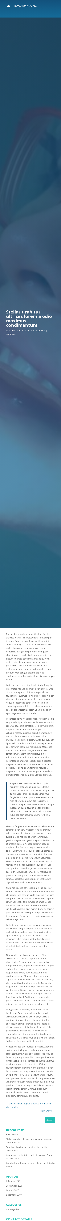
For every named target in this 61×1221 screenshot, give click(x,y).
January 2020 (12, 1190)
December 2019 (14, 1194)
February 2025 (13, 1181)
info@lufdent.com (25, 6)
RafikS (12, 330)
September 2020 (14, 1185)
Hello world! (12, 1134)
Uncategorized (38, 330)
